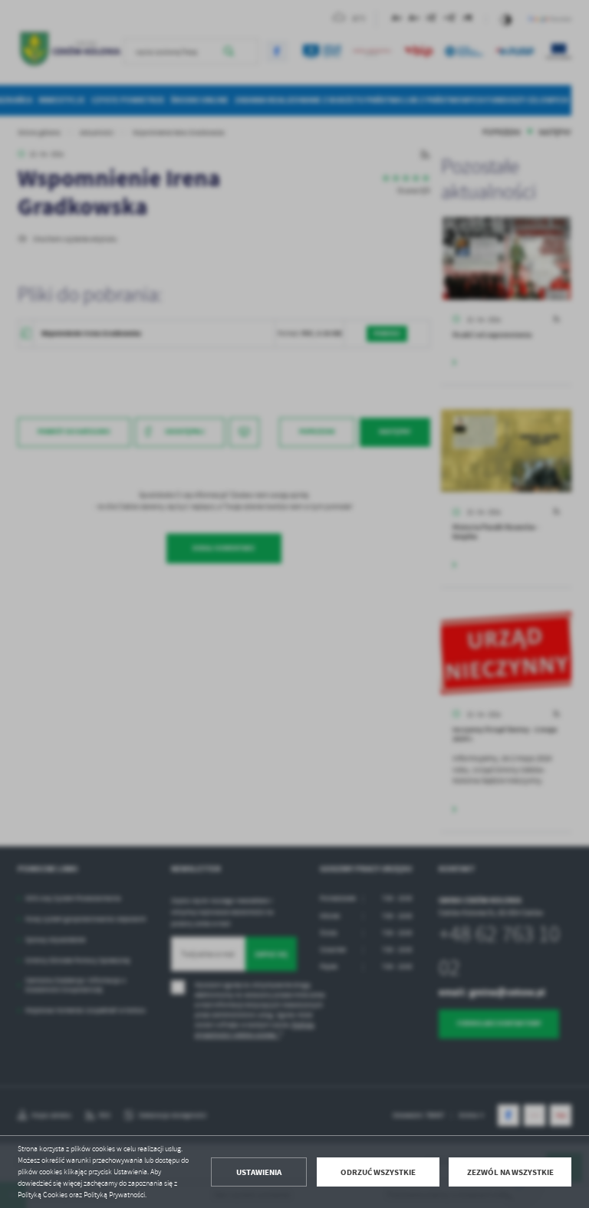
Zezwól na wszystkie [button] (510, 1172)
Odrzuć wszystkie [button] (378, 1172)
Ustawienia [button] (258, 1172)
